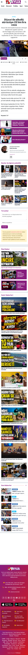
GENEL (14, 16)
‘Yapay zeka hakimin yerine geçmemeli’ (6, 188)
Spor (21, 6)
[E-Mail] (11, 157)
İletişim (11, 635)
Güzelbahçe (21, 642)
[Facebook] (3, 598)
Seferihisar (22, 647)
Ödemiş (16, 647)
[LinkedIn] (14, 598)
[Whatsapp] (25, 598)
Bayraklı (23, 638)
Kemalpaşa (5, 645)
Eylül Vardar (5, 62)
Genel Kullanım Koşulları (15, 634)
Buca (19, 640)
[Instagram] (11, 598)
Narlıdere (11, 647)
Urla (20, 648)
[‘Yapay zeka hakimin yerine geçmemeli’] (7, 183)
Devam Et (12, 154)
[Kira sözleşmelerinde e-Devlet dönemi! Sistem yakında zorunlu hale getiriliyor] (7, 168)
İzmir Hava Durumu (18, 612)
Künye (24, 634)
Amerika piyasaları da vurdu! (18, 522)
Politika (15, 6)
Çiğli (4, 642)
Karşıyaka (20, 643)
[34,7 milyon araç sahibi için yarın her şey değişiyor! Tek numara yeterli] (21, 168)
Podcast (16, 635)
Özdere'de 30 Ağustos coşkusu (6, 204)
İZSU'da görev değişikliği (18, 204)
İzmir (2, 6)
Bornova (15, 640)
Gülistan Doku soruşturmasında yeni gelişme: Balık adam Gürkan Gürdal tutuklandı (20, 190)
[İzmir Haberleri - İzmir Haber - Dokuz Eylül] (13, 2)
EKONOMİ (15, 489)
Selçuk (8, 648)
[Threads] (22, 598)
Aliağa (8, 638)
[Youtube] (16, 598)
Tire (12, 648)
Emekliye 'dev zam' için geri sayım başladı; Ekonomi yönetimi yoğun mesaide (19, 492)
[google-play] (20, 605)
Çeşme (23, 640)
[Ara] (25, 2)
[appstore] (7, 605)
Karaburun (14, 643)
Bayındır (18, 638)
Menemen (5, 647)
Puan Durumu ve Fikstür (7, 621)
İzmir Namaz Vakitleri (6, 616)
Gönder (4, 227)
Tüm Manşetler (20, 620)
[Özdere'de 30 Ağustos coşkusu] (7, 199)
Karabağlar (7, 643)
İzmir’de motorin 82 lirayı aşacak (19, 507)
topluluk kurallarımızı (16, 232)
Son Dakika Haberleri (6, 626)
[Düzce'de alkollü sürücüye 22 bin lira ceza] (14, 48)
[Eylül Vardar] (4, 149)
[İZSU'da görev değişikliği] (21, 199)
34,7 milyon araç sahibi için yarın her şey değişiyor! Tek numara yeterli (20, 175)
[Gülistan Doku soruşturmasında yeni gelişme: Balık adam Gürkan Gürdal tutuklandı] (21, 183)
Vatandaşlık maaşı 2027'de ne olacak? (17, 529)
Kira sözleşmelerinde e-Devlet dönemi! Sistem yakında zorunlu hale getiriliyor (7, 175)
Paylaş (4, 58)
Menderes (22, 645)
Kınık (13, 645)
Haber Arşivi (20, 625)
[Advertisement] (14, 548)
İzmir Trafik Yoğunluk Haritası (19, 616)
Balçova (12, 638)
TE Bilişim (18, 653)
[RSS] (14, 600)
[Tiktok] (19, 598)
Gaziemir (15, 642)
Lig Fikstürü (5, 634)
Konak (17, 645)
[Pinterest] (8, 598)
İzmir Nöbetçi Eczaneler (6, 612)
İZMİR (3, 638)
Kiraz (10, 645)
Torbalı (16, 648)
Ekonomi (9, 6)
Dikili (7, 642)
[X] (6, 598)
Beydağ (10, 640)
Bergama (4, 640)
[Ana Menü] (1, 2)
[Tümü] (26, 485)
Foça (10, 642)
